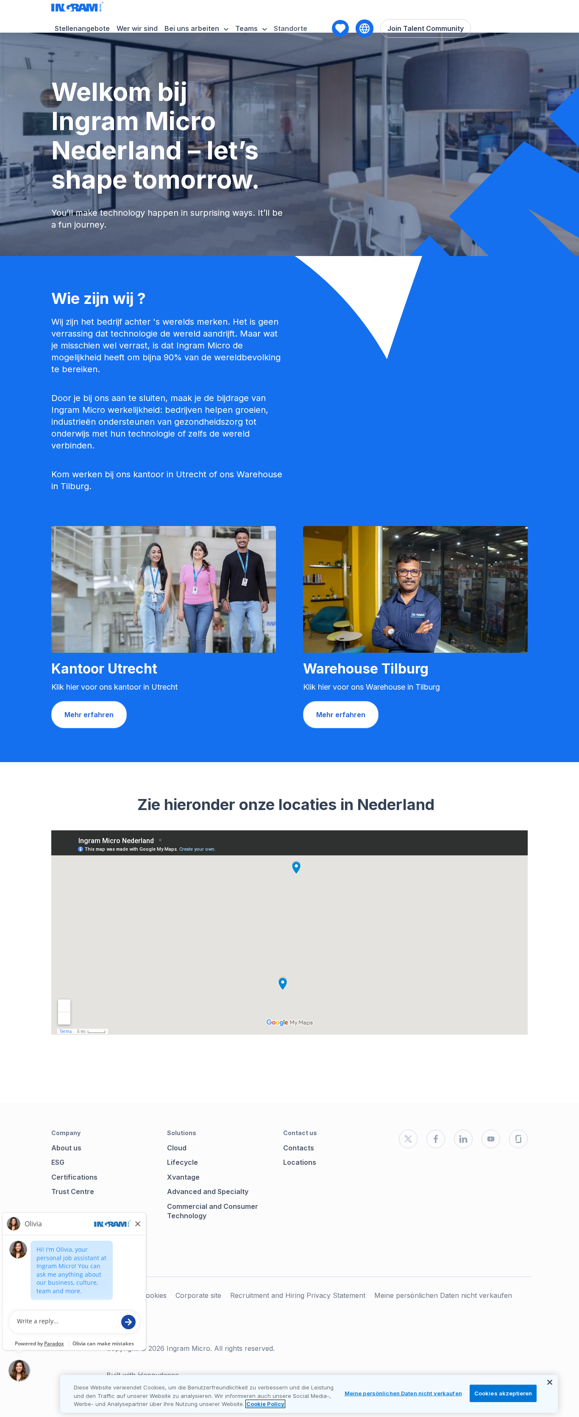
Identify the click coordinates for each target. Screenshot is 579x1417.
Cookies (154, 1295)
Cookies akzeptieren (503, 1392)
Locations (299, 1162)
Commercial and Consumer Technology (212, 1211)
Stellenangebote (82, 28)
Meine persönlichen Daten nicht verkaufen (443, 1295)
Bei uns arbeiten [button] (191, 28)
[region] (309, 1394)
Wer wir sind (137, 28)
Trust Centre (72, 1191)
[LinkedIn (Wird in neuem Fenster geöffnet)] (463, 1139)
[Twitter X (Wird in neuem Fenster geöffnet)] (408, 1139)
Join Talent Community (425, 28)
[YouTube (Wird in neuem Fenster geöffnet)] (491, 1139)
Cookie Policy (265, 1403)
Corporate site (198, 1295)
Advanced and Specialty (207, 1191)
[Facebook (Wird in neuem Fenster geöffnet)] (435, 1139)
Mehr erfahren (89, 714)
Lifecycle (182, 1162)
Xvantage (183, 1177)
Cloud (177, 1148)
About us (66, 1148)
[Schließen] (550, 1382)
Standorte (290, 28)
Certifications (74, 1177)
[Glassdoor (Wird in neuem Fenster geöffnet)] (518, 1139)
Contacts (298, 1148)
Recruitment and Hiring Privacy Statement (297, 1295)
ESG (57, 1162)
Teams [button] (246, 28)
